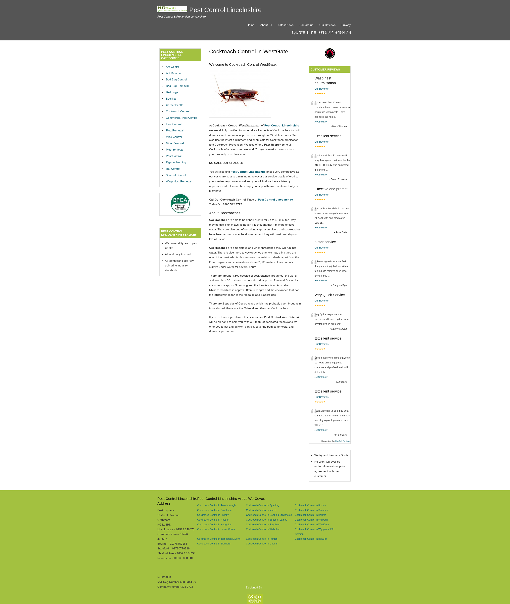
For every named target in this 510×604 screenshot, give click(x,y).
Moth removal (174, 149)
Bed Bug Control (176, 79)
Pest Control (173, 156)
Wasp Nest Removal (178, 181)
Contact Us (306, 24)
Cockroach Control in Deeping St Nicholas (269, 515)
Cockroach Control (177, 111)
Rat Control (173, 168)
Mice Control (174, 136)
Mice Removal (175, 143)
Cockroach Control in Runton (262, 538)
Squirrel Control (176, 175)
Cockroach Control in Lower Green (216, 529)
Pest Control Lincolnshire (225, 10)
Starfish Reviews (342, 441)
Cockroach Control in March (261, 510)
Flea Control (173, 124)
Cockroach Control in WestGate (312, 524)
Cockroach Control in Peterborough (216, 505)
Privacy (346, 24)
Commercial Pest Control (181, 117)
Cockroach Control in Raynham (263, 524)
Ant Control (173, 66)
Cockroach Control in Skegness (312, 510)
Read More (321, 121)
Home (250, 24)
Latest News (285, 24)
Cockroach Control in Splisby (213, 515)
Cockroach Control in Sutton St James (266, 519)
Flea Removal (174, 130)
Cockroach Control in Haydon (213, 519)
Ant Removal (174, 73)
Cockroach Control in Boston (310, 505)
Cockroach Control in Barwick (311, 538)
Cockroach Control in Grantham (214, 510)
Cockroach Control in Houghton (214, 524)
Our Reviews (327, 24)
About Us (266, 24)
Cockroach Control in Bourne (310, 515)
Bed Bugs (172, 92)
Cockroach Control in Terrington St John (218, 538)
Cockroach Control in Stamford (213, 543)
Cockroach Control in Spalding (262, 505)
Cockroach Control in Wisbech (311, 519)
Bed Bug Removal (177, 85)
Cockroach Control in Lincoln (262, 543)
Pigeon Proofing (176, 162)
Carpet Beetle (174, 105)
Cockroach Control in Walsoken (263, 529)
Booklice (171, 98)
